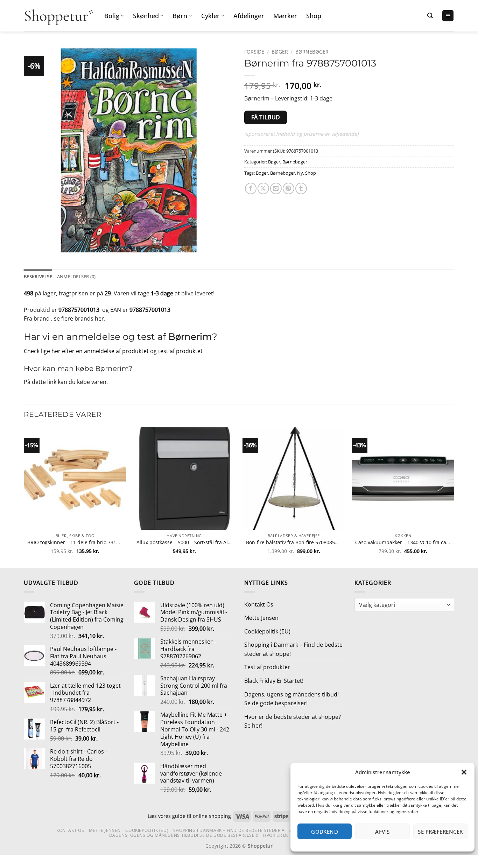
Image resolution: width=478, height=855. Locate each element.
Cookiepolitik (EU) (267, 631)
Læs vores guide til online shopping (189, 816)
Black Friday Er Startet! (273, 681)
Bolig (111, 16)
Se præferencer (440, 831)
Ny (300, 173)
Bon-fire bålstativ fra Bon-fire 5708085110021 (294, 542)
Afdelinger (248, 16)
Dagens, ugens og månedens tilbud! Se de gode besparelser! (291, 699)
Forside (254, 51)
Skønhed (146, 16)
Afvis (382, 831)
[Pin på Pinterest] (288, 188)
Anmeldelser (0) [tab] (76, 276)
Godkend (324, 831)
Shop (313, 16)
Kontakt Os (258, 604)
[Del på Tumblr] (301, 188)
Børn (180, 16)
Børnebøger (312, 51)
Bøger (280, 51)
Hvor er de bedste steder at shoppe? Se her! (292, 721)
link (51, 382)
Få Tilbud (265, 117)
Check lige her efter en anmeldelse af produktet (86, 351)
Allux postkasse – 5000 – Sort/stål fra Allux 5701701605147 (184, 542)
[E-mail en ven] (276, 188)
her (99, 318)
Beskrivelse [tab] (38, 276)
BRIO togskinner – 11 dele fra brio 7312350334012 (75, 542)
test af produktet (180, 351)
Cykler (210, 16)
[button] (464, 772)
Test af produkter (267, 667)
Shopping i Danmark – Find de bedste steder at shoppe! (293, 649)
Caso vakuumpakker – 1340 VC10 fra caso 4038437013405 (403, 542)
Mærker (285, 16)
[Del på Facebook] (250, 188)
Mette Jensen (261, 618)
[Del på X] (263, 188)
